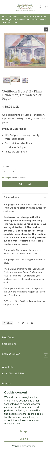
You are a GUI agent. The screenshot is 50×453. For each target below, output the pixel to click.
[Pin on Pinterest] (22, 323)
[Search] (40, 7)
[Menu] (3, 7)
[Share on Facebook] (18, 323)
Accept (23, 431)
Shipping (5, 178)
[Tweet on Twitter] (27, 323)
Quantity (5, 166)
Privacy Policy (12, 423)
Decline (23, 438)
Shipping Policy (11, 197)
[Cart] (46, 7)
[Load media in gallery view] (6, 80)
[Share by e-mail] (32, 323)
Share (9, 323)
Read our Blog (9, 343)
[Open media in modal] (46, 29)
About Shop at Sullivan (13, 373)
